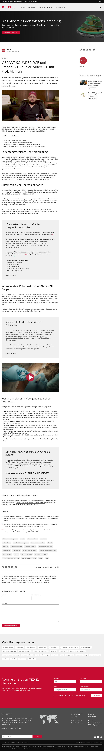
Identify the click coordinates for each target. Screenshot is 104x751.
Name (4, 595)
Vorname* (56, 678)
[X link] (98, 737)
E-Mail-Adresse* (84, 686)
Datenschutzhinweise (80, 742)
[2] (26, 254)
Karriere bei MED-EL (76, 721)
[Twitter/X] (6, 567)
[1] (53, 234)
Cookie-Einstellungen (97, 742)
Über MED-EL (5, 1)
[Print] (16, 567)
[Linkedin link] (95, 737)
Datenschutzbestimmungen (76, 695)
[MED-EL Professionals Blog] (8, 7)
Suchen (37, 736)
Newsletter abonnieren (10, 32)
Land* (55, 686)
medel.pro (34, 1)
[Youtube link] (101, 737)
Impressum (89, 742)
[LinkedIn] (3, 567)
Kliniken (12, 1)
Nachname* (83, 678)
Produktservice (92, 721)
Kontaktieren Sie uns (76, 723)
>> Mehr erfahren (11, 275)
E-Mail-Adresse (36, 595)
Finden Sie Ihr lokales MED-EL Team (12, 728)
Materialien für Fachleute (23, 1)
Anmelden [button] (97, 695)
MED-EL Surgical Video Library (17, 460)
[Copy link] (12, 567)
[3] (14, 256)
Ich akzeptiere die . (70, 695)
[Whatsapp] (9, 567)
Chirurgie (5, 58)
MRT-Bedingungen (93, 725)
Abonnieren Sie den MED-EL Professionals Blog (30, 502)
